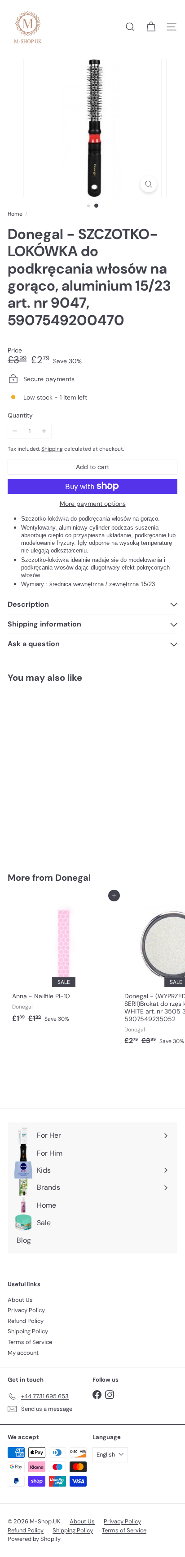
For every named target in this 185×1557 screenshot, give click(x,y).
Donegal (73, 877)
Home (15, 214)
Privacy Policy (26, 1310)
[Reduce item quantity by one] (15, 431)
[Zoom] (149, 184)
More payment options (93, 504)
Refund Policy (26, 1321)
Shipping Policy (28, 1331)
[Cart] (151, 27)
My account (23, 1353)
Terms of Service (30, 1342)
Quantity (20, 415)
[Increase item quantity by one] (44, 431)
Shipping (52, 448)
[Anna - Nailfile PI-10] (63, 960)
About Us (20, 1300)
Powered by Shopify (34, 1539)
